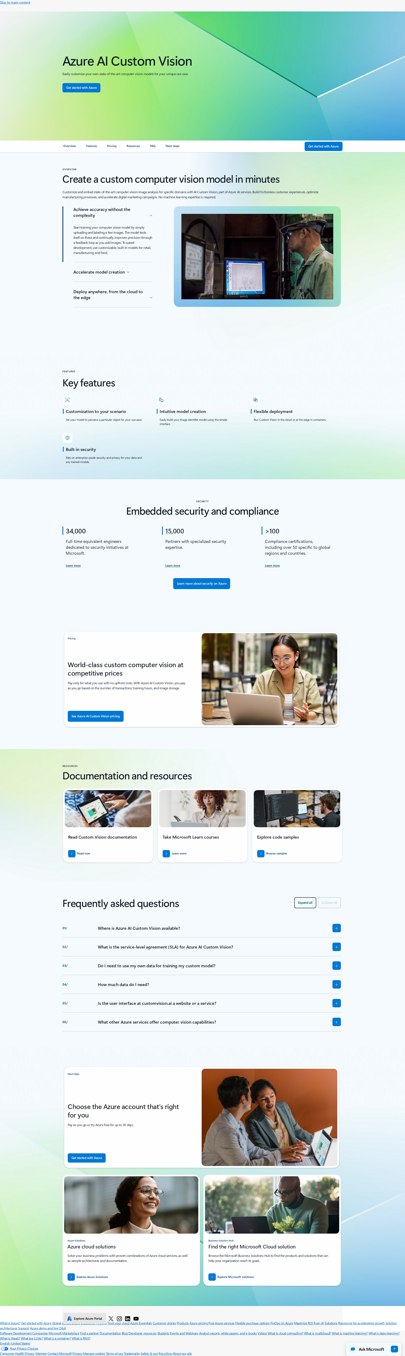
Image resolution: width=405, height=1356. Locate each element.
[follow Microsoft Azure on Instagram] (119, 1318)
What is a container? (57, 1338)
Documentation (110, 1333)
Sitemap (41, 1353)
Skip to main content (15, 2)
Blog (125, 1333)
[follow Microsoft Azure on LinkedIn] (127, 1318)
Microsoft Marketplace (64, 1333)
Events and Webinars (184, 1333)
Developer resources (142, 1333)
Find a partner (89, 1333)
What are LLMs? (32, 1338)
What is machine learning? (350, 1333)
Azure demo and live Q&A (48, 1328)
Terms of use (114, 1353)
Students (163, 1333)
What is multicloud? (317, 1333)
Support (23, 1328)
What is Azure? (10, 1323)
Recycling (165, 1353)
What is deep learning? (384, 1333)
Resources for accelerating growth (361, 1323)
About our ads (182, 1353)
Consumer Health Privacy (17, 1353)
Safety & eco (149, 1353)
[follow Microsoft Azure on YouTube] (136, 1318)
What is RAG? (81, 1338)
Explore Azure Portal (88, 1318)
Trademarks (132, 1353)
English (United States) (15, 1343)
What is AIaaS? (10, 1338)
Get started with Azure (36, 1323)
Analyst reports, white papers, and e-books (228, 1333)
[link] (69, 147)
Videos (262, 1333)
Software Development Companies (24, 1333)
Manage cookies (94, 1353)
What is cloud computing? (285, 1333)
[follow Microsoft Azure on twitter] (110, 1318)
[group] (108, 825)
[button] (374, 1349)
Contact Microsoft (59, 1353)
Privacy (77, 1353)
